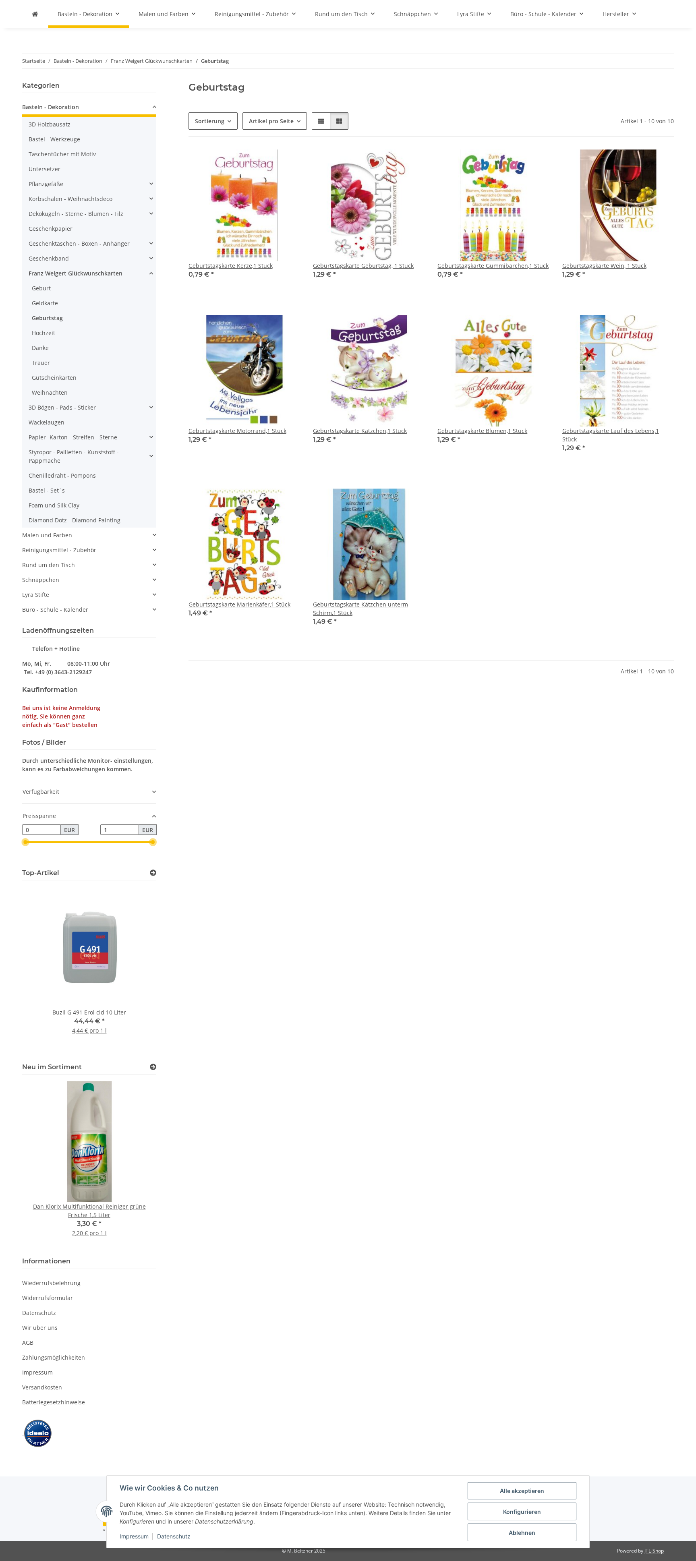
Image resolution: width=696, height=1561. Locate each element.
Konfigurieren (522, 1511)
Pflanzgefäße (46, 184)
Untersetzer (44, 169)
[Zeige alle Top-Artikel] (153, 873)
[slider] (25, 842)
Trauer (41, 362)
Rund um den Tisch (48, 565)
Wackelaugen (46, 422)
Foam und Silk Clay (54, 505)
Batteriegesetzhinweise (53, 1402)
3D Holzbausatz (49, 124)
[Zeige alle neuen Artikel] (153, 1067)
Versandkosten (42, 1387)
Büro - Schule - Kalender (55, 609)
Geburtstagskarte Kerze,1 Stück (230, 265)
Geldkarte (45, 303)
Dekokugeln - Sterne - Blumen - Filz (76, 213)
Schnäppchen (40, 580)
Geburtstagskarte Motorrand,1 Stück (237, 431)
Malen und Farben (47, 535)
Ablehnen (522, 1532)
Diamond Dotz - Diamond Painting (74, 520)
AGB (27, 1342)
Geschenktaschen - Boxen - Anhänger (79, 243)
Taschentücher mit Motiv (62, 154)
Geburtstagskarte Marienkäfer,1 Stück (239, 604)
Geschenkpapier (50, 228)
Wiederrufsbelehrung (51, 1283)
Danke (40, 348)
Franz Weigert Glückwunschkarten (75, 273)
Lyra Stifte (35, 594)
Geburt (41, 288)
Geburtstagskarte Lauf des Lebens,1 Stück (610, 435)
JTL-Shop (654, 1550)
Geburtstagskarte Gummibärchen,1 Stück (493, 265)
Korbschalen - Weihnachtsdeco (70, 199)
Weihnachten (50, 392)
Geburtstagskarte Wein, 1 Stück (604, 265)
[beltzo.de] (35, 14)
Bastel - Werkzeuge (54, 139)
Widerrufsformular (47, 1298)
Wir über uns (40, 1327)
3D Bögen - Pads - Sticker (62, 407)
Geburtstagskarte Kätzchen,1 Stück (360, 431)
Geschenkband (49, 258)
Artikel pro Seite (271, 121)
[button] (321, 121)
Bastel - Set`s (47, 490)
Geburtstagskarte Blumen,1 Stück (482, 431)
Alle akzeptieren (522, 1490)
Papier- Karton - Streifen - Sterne (73, 437)
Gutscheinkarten (54, 377)
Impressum (134, 1536)
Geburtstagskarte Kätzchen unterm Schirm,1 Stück (360, 608)
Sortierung (209, 121)
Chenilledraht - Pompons (62, 475)
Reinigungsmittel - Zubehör (59, 550)
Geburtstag (47, 318)
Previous (42, 970)
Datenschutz (174, 1536)
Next (136, 970)
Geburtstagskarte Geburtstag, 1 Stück (363, 265)
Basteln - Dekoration (50, 107)
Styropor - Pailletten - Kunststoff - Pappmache (74, 456)
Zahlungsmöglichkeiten (53, 1357)
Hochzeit (43, 333)
